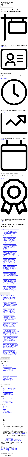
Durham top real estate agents (9, 290)
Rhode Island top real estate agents (10, 343)
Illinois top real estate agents (9, 312)
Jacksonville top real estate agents (10, 246)
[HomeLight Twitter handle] (4, 416)
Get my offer (3, 112)
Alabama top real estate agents (9, 297)
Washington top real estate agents (10, 265)
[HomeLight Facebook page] (4, 417)
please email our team (16, 433)
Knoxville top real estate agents (9, 287)
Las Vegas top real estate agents (9, 242)
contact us (24, 433)
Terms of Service (9, 438)
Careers (4, 409)
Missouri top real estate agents (9, 326)
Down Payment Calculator (8, 369)
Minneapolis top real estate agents (10, 283)
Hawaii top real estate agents (9, 310)
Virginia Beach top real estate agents (10, 275)
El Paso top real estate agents (9, 266)
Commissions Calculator (8, 381)
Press (4, 410)
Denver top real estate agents (9, 247)
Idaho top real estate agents (8, 311)
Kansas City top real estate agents (10, 269)
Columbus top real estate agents (9, 252)
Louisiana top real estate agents (9, 318)
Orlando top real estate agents (9, 263)
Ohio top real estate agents (8, 338)
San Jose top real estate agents (9, 276)
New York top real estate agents (9, 231)
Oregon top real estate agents (9, 340)
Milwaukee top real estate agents (9, 273)
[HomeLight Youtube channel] (4, 421)
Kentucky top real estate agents (9, 317)
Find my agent (3, 78)
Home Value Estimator (7, 378)
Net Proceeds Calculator (8, 379)
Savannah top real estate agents (9, 289)
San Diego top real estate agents (9, 237)
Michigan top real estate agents (9, 323)
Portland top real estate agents (9, 253)
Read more (3, 221)
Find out (2, 178)
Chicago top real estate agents (9, 233)
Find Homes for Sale (7, 367)
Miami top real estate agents (9, 259)
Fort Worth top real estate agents (9, 256)
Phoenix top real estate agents (9, 238)
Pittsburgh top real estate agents (9, 286)
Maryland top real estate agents (9, 320)
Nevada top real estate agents (9, 330)
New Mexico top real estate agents (10, 333)
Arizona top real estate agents (9, 299)
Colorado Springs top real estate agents (11, 255)
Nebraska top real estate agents (9, 329)
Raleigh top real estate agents (9, 262)
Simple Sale (5, 377)
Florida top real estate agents (9, 308)
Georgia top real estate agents (9, 309)
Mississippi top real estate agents (9, 325)
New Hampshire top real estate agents (11, 331)
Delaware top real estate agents (9, 305)
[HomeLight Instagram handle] (4, 419)
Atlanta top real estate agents (9, 248)
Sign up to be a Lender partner (9, 398)
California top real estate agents (9, 302)
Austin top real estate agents (9, 240)
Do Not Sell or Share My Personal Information (12, 440)
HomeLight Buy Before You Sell (10, 376)
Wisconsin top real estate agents (9, 354)
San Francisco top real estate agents (10, 249)
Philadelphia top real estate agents (10, 245)
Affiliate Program (6, 411)
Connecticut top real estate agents (10, 304)
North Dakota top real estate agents (10, 337)
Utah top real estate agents (8, 348)
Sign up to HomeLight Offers (9, 389)
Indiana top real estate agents (9, 313)
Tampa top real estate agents (9, 261)
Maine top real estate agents (8, 319)
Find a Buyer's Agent (7, 365)
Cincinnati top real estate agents (9, 280)
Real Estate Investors (7, 412)
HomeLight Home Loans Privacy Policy (9, 449)
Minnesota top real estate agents (9, 324)
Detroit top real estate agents (9, 284)
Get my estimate (4, 139)
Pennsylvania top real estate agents (10, 341)
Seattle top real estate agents (9, 254)
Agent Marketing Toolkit (8, 394)
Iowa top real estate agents (8, 315)
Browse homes (4, 46)
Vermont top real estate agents (9, 350)
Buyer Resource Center (8, 370)
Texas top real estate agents (8, 347)
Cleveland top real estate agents (9, 279)
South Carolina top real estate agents (10, 344)
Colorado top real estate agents (9, 303)
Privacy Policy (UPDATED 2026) (13, 439)
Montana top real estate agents (9, 327)
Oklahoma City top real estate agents (10, 260)
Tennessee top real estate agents (9, 346)
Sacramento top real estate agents (10, 268)
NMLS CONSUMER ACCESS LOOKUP (9, 448)
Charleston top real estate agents (9, 281)
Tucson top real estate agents (9, 267)
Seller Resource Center (8, 380)
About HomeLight (7, 406)
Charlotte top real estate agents (9, 241)
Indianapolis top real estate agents (10, 251)
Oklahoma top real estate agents (9, 339)
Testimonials (5, 407)
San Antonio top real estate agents (10, 235)
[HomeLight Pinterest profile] (4, 422)
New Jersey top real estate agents (10, 332)
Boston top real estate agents (9, 270)
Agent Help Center (7, 393)
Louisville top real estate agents (9, 274)
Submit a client (6, 390)
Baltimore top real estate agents (9, 272)
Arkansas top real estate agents (9, 301)
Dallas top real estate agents (8, 239)
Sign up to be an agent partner (9, 388)
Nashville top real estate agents (9, 244)
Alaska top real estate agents (9, 298)
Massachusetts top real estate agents (10, 322)
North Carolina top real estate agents (10, 336)
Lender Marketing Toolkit (8, 402)
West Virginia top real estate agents (10, 353)
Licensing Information (5, 450)
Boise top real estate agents (8, 288)
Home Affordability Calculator (9, 368)
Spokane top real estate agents (9, 282)
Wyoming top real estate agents (9, 355)
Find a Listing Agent (7, 374)
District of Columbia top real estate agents (11, 306)
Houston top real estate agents (9, 234)
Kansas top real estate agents (9, 316)
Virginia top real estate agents (9, 351)
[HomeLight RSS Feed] (3, 424)
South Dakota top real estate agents (10, 345)
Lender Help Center (7, 401)
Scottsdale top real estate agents (9, 258)
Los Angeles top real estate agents (10, 232)
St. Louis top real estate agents (9, 277)
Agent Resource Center (8, 392)
